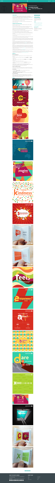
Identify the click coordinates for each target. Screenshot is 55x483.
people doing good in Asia (25, 52)
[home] (27, 1)
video (24, 47)
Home (28, 476)
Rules (28, 478)
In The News (38, 476)
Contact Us (38, 477)
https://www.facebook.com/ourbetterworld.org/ (40, 23)
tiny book (26, 42)
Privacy (30, 479)
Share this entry (37, 15)
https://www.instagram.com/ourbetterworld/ (39, 25)
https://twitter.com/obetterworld (38, 24)
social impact (26, 18)
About (28, 477)
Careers (38, 478)
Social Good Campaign (36, 8)
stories (23, 18)
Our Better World (14, 16)
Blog (37, 479)
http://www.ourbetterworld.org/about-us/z (39, 22)
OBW (31, 17)
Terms (28, 479)
